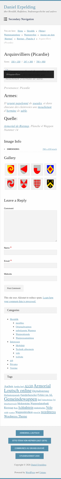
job (11, 360)
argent (11, 103)
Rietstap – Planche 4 (26, 38)
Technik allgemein (25, 349)
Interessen (15, 341)
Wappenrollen (30, 34)
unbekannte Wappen (26, 330)
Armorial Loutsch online (27, 387)
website (19, 356)
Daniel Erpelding (20, 6)
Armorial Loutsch (29, 433)
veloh (6, 412)
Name (8, 248)
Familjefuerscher (28, 395)
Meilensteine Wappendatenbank (33, 403)
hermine (11, 111)
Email (8, 261)
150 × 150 (15, 62)
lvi (54, 399)
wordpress (48, 411)
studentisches (39, 407)
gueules (37, 103)
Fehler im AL (45, 395)
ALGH (28, 386)
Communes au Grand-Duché (29, 448)
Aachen (8, 386)
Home (20, 30)
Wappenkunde (23, 334)
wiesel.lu (36, 412)
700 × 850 (40, 62)
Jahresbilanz (47, 399)
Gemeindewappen (20, 399)
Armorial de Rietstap (16, 126)
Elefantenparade (12, 395)
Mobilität (20, 345)
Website (8, 274)
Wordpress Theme (15, 416)
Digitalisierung (40, 391)
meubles (20, 322)
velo (18, 352)
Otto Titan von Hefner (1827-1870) (29, 441)
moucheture (45, 107)
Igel (39, 399)
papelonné (22, 103)
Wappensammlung (25, 337)
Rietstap (8, 407)
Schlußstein (25, 407)
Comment (8, 208)
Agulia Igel (19, 386)
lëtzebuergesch (10, 403)
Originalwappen (23, 326)
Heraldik (31, 30)
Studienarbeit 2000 (29, 456)
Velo (49, 407)
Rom (16, 408)
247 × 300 (28, 62)
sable (24, 111)
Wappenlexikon (24, 412)
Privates (14, 364)
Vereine (14, 367)
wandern (12, 412)
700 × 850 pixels (50, 149)
